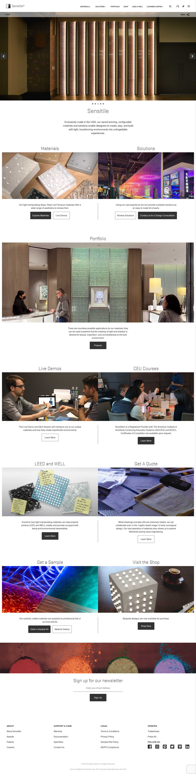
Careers (10, 747)
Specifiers (58, 741)
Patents (10, 741)
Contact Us (59, 747)
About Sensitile (14, 731)
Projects (98, 345)
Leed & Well (137, 6)
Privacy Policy (107, 736)
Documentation (61, 736)
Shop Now (146, 625)
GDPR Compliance (110, 747)
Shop (126, 6)
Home (7, 14)
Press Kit (152, 736)
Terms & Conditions (110, 731)
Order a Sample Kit (39, 629)
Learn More (50, 437)
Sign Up (98, 697)
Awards (10, 736)
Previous (4, 56)
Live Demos (61, 215)
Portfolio (115, 6)
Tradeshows (153, 731)
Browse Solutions (125, 215)
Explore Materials (40, 215)
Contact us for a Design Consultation (157, 215)
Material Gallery (62, 629)
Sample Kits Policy (110, 741)
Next (192, 56)
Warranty (58, 731)
